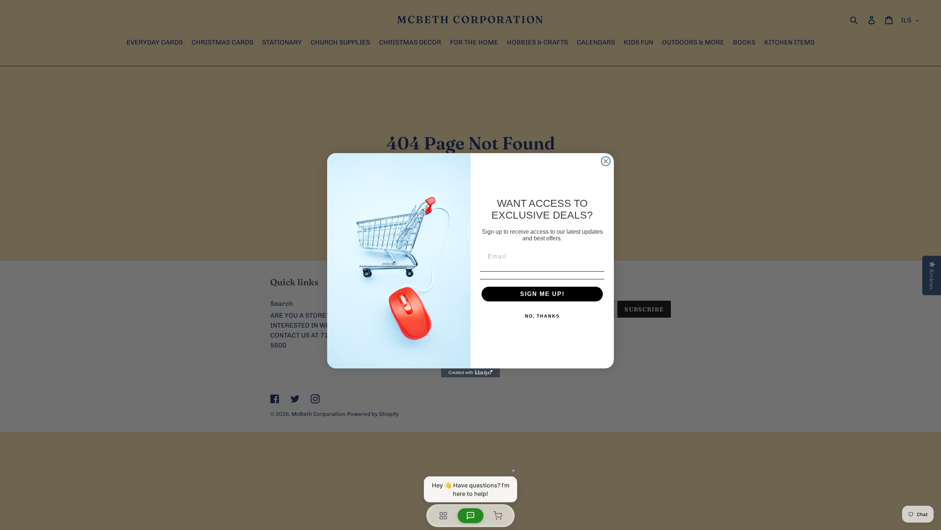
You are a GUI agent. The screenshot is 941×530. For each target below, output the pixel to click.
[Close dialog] (605, 161)
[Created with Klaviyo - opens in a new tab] (470, 372)
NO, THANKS (542, 316)
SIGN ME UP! (542, 294)
